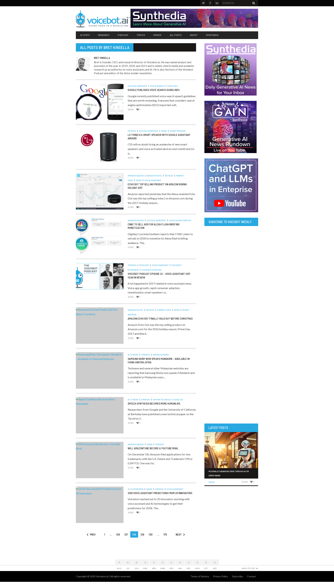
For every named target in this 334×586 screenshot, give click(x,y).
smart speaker (178, 131)
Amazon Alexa (136, 175)
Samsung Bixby (161, 354)
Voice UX (178, 399)
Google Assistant (137, 86)
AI (129, 354)
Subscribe (237, 576)
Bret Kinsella (116, 47)
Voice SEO (172, 86)
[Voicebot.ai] (103, 19)
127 (126, 534)
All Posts (175, 35)
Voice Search (157, 86)
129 (142, 534)
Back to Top (248, 568)
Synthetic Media (162, 399)
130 (150, 534)
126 (118, 534)
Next (179, 534)
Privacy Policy (220, 576)
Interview (137, 489)
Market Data (164, 310)
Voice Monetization (180, 220)
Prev (93, 534)
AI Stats (85, 35)
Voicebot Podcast (151, 270)
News (164, 131)
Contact (251, 576)
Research (103, 35)
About (193, 35)
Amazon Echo (154, 175)
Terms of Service (200, 576)
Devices (132, 131)
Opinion (132, 265)
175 (165, 534)
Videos (157, 35)
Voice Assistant (152, 180)
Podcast (123, 35)
